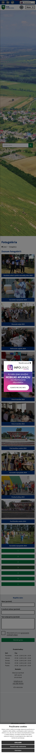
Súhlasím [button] (18, 742)
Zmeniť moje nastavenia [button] (18, 746)
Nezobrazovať (24, 363)
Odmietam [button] (18, 750)
